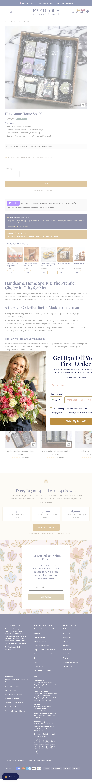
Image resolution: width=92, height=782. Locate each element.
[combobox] (56, 399)
